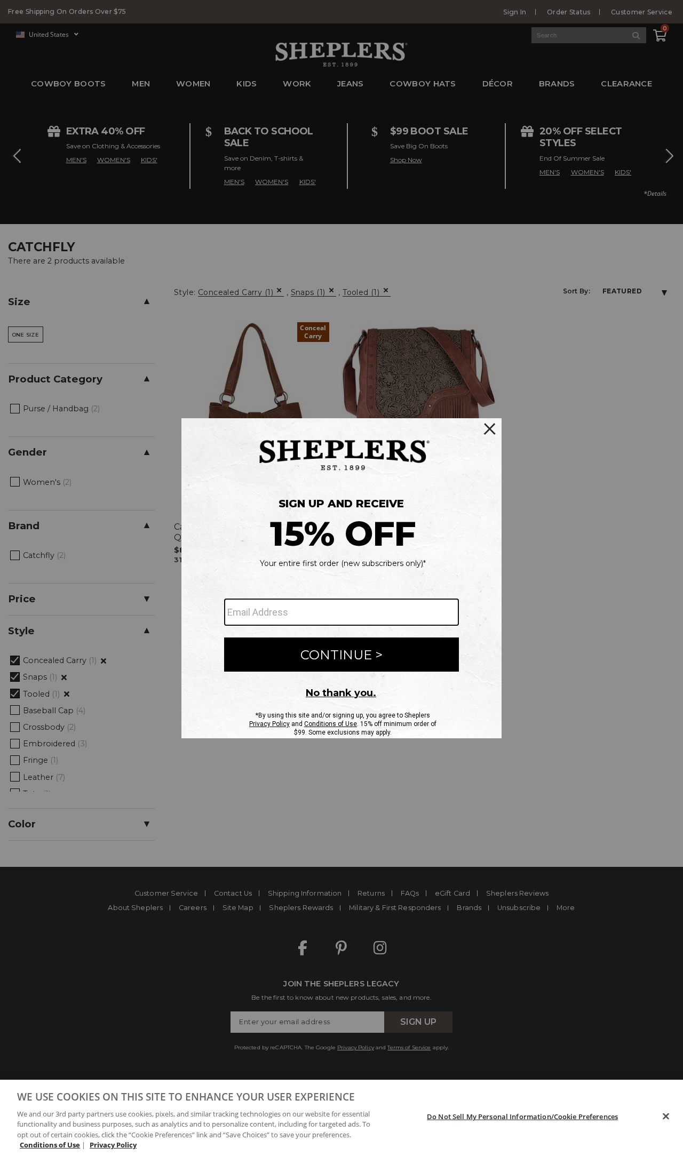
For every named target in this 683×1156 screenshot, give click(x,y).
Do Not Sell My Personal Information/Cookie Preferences (522, 1116)
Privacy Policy (113, 1145)
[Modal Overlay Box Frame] (341, 578)
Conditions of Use (50, 1145)
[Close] (666, 1116)
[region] (341, 1118)
